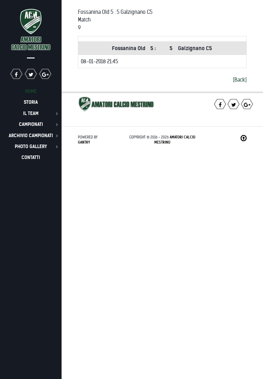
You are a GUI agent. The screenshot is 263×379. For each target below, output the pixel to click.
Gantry (84, 142)
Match (84, 19)
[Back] (240, 79)
